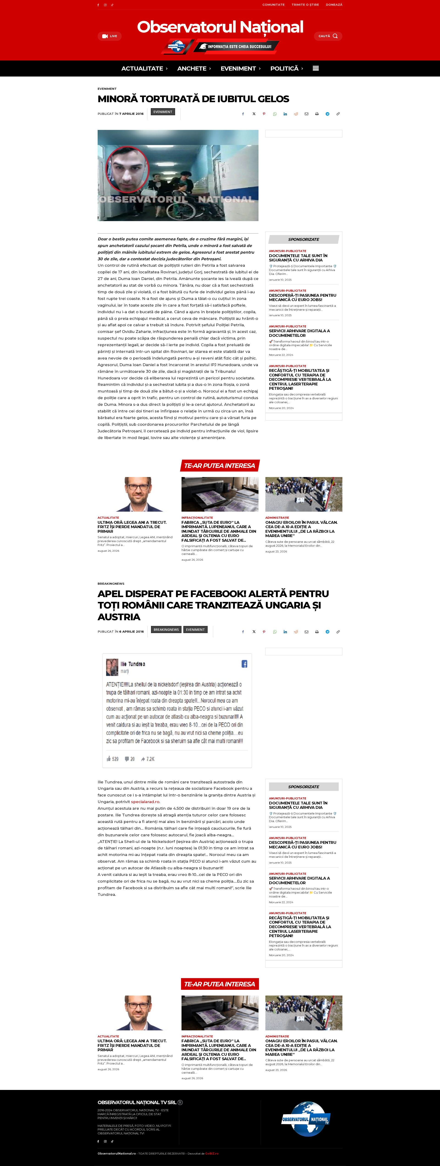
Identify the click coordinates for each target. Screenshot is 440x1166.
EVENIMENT (107, 89)
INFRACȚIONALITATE (197, 517)
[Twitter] (253, 113)
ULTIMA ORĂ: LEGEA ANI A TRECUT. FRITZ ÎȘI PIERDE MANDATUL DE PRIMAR (132, 527)
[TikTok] (112, 4)
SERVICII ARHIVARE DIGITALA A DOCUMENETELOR (299, 333)
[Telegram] (327, 113)
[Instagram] (105, 4)
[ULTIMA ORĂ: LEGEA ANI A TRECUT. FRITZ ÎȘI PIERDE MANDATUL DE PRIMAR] (136, 494)
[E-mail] (306, 113)
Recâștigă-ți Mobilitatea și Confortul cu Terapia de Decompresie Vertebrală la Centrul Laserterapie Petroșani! (300, 379)
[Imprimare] (316, 113)
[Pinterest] (264, 113)
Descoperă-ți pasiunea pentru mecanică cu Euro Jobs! (302, 297)
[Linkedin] (285, 113)
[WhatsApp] (274, 113)
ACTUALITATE (108, 517)
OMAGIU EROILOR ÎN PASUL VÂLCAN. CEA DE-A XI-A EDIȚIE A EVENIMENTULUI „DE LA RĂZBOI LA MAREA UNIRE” (301, 529)
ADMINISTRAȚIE (277, 517)
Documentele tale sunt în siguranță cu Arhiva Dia (298, 258)
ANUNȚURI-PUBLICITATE (287, 251)
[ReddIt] (295, 113)
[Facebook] (98, 4)
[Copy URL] (337, 113)
